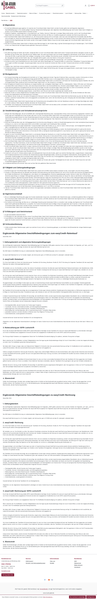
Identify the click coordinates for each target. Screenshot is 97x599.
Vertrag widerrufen (7, 575)
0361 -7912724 (6, 564)
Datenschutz (77, 563)
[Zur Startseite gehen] (8, 5)
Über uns (52, 561)
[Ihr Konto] (85, 5)
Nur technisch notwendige (77, 597)
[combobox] (48, 5)
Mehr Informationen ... (48, 597)
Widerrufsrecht (78, 565)
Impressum (77, 567)
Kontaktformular (5, 571)
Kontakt (52, 563)
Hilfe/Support (29, 561)
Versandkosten (44, 589)
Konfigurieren (91, 597)
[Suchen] (62, 5)
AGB (75, 561)
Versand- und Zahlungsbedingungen (35, 563)
